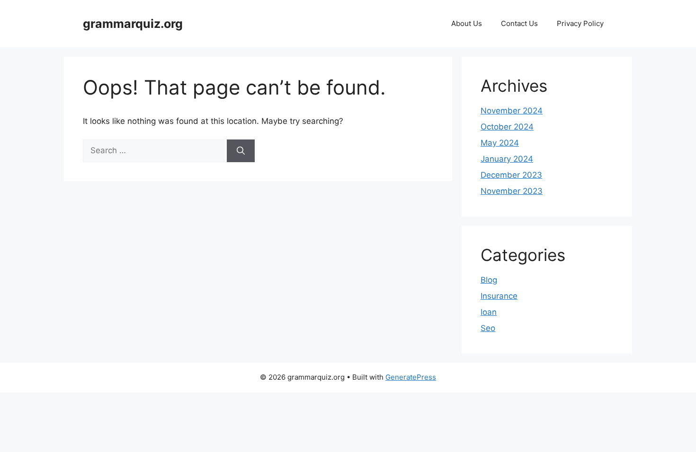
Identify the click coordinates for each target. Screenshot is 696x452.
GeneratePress (410, 377)
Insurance (499, 296)
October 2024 (507, 126)
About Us (466, 23)
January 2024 (507, 159)
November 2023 (512, 191)
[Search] (241, 150)
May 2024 (500, 143)
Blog (489, 280)
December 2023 (511, 175)
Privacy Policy (580, 23)
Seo (488, 328)
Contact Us (519, 23)
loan (489, 312)
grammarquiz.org (133, 24)
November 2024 (512, 110)
